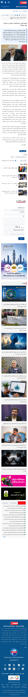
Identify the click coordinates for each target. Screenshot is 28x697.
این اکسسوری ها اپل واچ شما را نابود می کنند (16, 521)
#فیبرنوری (12, 673)
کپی (11, 18)
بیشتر (4, 536)
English (3, 687)
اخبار (20, 11)
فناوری (12, 157)
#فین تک (17, 673)
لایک (23, 161)
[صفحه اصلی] (14, 3)
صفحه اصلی (25, 11)
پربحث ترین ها (5, 503)
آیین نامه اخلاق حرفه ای (15, 684)
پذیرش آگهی (24, 687)
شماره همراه (22, 212)
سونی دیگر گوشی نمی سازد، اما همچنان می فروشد (15, 508)
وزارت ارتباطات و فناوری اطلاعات (21, 157)
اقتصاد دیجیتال (15, 11)
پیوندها (11, 687)
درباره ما (7, 684)
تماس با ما (25, 684)
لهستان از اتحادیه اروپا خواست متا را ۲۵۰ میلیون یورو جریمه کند (13, 534)
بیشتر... (25, 647)
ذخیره (21, 238)
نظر (23, 216)
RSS (8, 687)
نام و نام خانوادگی (21, 208)
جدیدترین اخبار (21, 503)
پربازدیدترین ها (13, 503)
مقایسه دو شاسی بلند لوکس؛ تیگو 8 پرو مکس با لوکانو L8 (14, 510)
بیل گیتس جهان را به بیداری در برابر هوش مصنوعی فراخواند (14, 519)
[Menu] (1, 2)
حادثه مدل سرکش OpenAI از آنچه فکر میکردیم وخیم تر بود (14, 517)
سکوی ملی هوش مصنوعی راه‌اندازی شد (10, 168)
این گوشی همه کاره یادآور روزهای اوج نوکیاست (16, 525)
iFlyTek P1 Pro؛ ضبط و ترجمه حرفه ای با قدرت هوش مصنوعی (13, 515)
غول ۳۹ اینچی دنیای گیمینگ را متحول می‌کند (16, 512)
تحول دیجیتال (17, 687)
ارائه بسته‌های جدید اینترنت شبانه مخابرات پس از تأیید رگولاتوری (14, 423)
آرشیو (2, 684)
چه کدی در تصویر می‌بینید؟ (19, 230)
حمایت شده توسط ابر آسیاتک (14, 682)
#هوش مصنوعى (5, 673)
